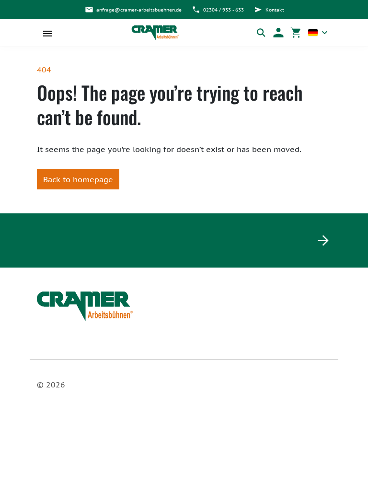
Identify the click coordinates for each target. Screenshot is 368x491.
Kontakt (274, 10)
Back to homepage (78, 179)
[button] (278, 32)
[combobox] (317, 32)
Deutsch (317, 32)
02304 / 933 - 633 (223, 10)
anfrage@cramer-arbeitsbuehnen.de (139, 10)
